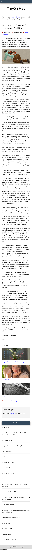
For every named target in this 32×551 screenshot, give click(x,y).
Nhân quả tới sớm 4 (7, 451)
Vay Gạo (4, 396)
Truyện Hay (16, 8)
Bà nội (3, 456)
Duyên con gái (5, 379)
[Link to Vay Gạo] (16, 389)
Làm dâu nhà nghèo (7, 479)
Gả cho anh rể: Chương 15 (9, 539)
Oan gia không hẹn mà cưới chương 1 (12, 445)
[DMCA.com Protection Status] (3, 550)
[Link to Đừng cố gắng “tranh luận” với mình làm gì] (16, 354)
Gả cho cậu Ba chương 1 (8, 504)
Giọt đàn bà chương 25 (8, 440)
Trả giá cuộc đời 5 (6, 523)
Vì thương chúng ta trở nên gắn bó (11, 517)
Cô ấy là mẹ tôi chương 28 (9, 491)
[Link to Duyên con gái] (16, 371)
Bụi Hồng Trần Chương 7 (8, 462)
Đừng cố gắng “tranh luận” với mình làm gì (13, 362)
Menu (16, 1)
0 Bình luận (5, 34)
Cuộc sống (14, 401)
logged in (12, 413)
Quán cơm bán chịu (7, 528)
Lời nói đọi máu (6, 427)
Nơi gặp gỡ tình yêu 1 (7, 534)
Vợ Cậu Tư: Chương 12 (8, 473)
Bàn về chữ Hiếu (6, 468)
